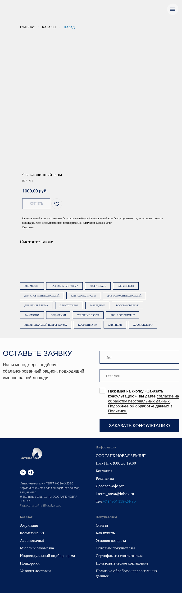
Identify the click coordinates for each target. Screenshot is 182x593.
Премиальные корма (64, 286)
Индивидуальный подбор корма (45, 325)
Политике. (117, 411)
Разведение (97, 305)
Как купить (105, 533)
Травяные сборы (88, 315)
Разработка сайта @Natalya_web (40, 505)
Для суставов (69, 305)
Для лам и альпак (36, 305)
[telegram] (31, 472)
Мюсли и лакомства (37, 548)
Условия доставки (35, 571)
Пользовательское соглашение (122, 563)
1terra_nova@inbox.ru (115, 494)
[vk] (23, 472)
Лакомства (31, 315)
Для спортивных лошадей (41, 295)
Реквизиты (105, 478)
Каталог (49, 27)
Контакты (104, 471)
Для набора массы (83, 295)
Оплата (102, 525)
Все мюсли (31, 286)
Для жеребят (126, 286)
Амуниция (115, 325)
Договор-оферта (110, 486)
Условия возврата (111, 540)
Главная (27, 27)
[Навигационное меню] (172, 9)
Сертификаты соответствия (119, 555)
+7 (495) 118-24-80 (119, 501)
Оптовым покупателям (115, 548)
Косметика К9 (87, 325)
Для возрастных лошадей (124, 295)
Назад (69, 27)
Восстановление (127, 305)
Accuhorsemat (143, 325)
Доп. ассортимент (122, 315)
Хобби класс (98, 286)
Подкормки (58, 315)
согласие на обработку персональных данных (143, 398)
